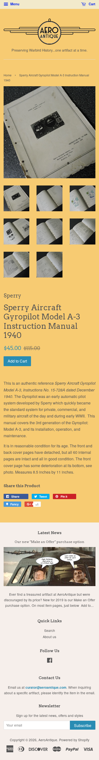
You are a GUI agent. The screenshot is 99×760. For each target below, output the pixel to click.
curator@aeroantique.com (45, 687)
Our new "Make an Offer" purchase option (49, 542)
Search (49, 630)
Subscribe (82, 725)
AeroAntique (47, 739)
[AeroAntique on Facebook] (49, 661)
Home (8, 75)
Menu (14, 3)
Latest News (50, 532)
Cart (91, 3)
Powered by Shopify (74, 739)
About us (49, 636)
